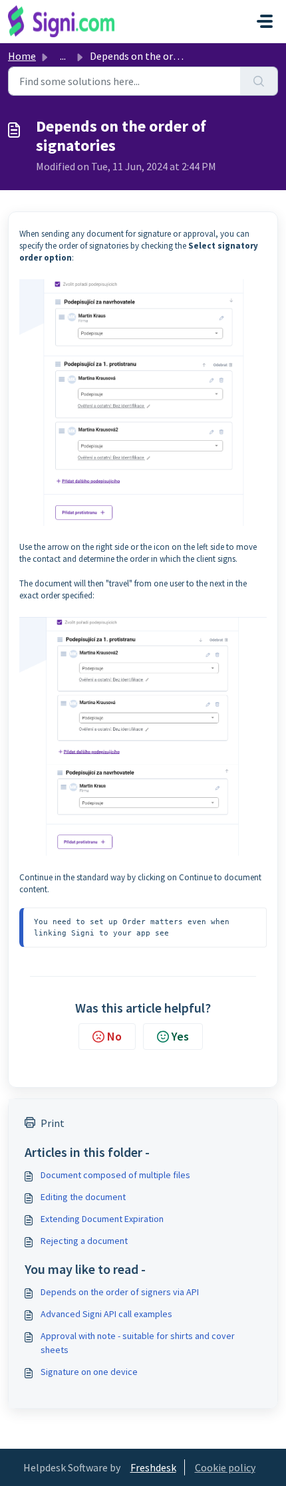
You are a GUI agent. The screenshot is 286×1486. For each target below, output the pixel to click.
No (114, 1036)
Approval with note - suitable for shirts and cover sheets (138, 1343)
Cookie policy (225, 1467)
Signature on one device (89, 1372)
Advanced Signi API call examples (106, 1314)
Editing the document (83, 1197)
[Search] (259, 81)
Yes (180, 1036)
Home (22, 55)
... (63, 55)
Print (53, 1123)
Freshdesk (153, 1467)
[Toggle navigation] (264, 21)
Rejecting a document (84, 1241)
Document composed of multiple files (115, 1175)
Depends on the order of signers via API (120, 1292)
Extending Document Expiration (102, 1219)
